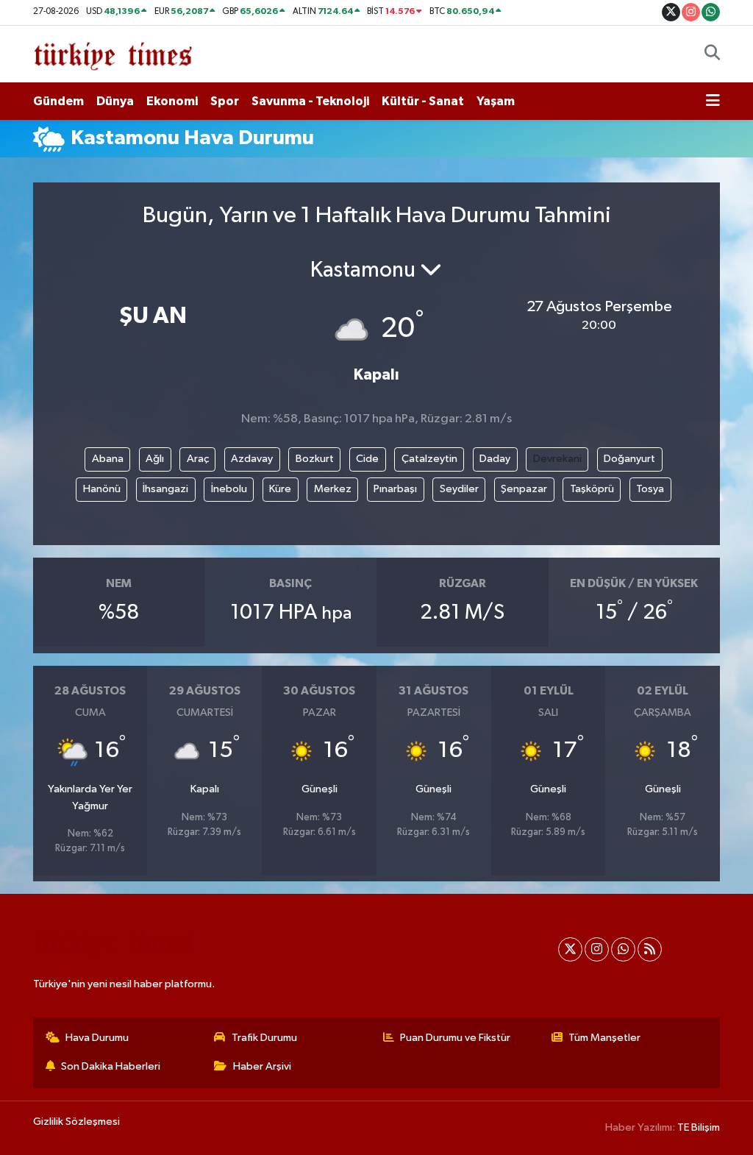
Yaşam (496, 101)
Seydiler (459, 488)
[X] (570, 949)
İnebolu (229, 488)
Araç (198, 458)
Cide (367, 458)
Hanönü (102, 488)
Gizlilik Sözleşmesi (76, 1121)
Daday (494, 458)
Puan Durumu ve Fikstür (455, 1037)
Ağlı (155, 458)
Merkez (332, 488)
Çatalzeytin (429, 458)
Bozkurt (315, 458)
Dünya (115, 101)
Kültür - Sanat (423, 101)
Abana (108, 458)
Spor (224, 101)
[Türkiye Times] (113, 53)
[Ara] (712, 54)
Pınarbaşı (395, 488)
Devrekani (557, 458)
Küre (280, 488)
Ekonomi (172, 101)
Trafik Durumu (264, 1037)
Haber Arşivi (262, 1066)
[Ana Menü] (713, 101)
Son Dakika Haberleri (110, 1066)
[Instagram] (597, 949)
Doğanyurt (629, 458)
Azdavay (252, 458)
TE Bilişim (698, 1127)
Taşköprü (592, 488)
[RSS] (650, 949)
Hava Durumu (97, 1037)
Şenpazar (524, 488)
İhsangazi (165, 488)
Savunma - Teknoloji (310, 101)
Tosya (650, 488)
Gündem (58, 101)
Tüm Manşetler (604, 1037)
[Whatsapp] (623, 949)
